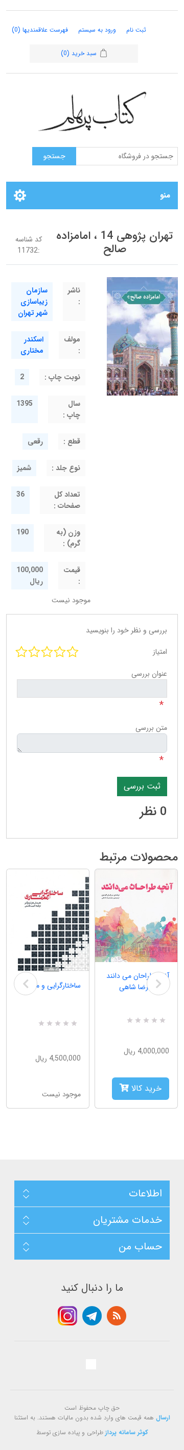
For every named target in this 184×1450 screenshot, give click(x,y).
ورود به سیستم (97, 30)
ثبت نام (136, 30)
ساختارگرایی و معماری (49, 985)
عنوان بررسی (149, 673)
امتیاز (160, 651)
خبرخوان (116, 1315)
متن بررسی (151, 727)
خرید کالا (145, 1088)
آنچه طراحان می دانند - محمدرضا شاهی (137, 981)
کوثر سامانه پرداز (126, 1432)
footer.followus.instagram (67, 1315)
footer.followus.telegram (92, 1315)
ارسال (163, 1417)
